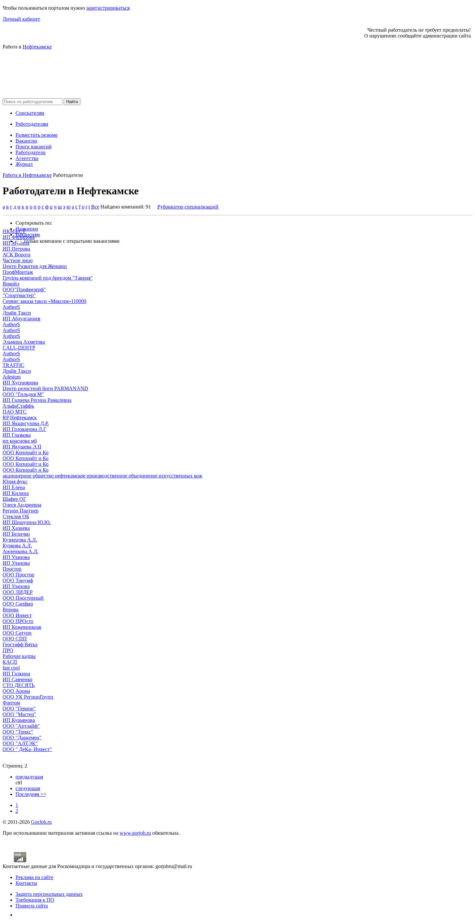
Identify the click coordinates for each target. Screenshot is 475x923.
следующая (28, 788)
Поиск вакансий (34, 146)
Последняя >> (31, 794)
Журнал (24, 164)
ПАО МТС (14, 411)
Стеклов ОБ (16, 516)
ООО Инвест (17, 615)
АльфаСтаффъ (18, 406)
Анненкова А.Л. (20, 551)
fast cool (11, 668)
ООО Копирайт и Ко (25, 452)
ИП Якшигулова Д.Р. (26, 423)
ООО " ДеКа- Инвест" (27, 749)
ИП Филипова (19, 237)
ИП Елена (14, 487)
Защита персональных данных (49, 894)
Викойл (11, 283)
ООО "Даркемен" (22, 737)
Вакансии (26, 141)
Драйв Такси (17, 313)
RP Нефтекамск (20, 417)
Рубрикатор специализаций (187, 206)
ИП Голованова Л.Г (24, 429)
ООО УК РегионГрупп (28, 697)
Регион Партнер (20, 510)
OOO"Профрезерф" (24, 289)
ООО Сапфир (18, 603)
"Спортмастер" (19, 295)
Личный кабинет (21, 19)
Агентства (27, 158)
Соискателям (30, 113)
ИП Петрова (16, 249)
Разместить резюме (37, 135)
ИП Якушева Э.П (22, 446)
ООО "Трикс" (18, 732)
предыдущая (29, 776)
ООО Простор (18, 574)
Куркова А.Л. (17, 545)
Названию (27, 228)
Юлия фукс (15, 481)
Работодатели (31, 152)
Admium (12, 377)
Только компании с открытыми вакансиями (71, 241)
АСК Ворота (16, 254)
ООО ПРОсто (18, 621)
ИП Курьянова (19, 720)
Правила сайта (32, 905)
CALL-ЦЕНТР (19, 347)
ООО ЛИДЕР (18, 592)
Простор (12, 569)
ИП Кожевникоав (22, 627)
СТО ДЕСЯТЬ (19, 685)
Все (95, 206)
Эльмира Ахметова (24, 342)
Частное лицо (18, 260)
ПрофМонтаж (18, 272)
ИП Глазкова (17, 435)
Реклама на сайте (34, 877)
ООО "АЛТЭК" (20, 743)
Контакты (26, 883)
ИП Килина (16, 493)
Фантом (11, 702)
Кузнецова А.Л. (20, 539)
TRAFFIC (13, 365)
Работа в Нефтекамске (27, 175)
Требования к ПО (35, 900)
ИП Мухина (16, 243)
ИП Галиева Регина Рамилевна (37, 400)
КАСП (10, 662)
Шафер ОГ (14, 499)
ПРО (8, 650)
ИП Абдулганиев (21, 318)
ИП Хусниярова (20, 382)
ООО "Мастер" (19, 714)
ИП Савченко (17, 679)
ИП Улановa (16, 586)
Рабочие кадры (19, 656)
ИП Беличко (16, 534)
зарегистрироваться (108, 8)
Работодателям (32, 124)
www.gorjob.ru (135, 833)
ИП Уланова (16, 557)
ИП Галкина (16, 673)
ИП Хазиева (16, 528)
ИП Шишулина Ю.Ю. (27, 522)
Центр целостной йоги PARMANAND (45, 388)
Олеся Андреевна (22, 505)
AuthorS (11, 307)
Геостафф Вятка (20, 644)
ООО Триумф (18, 580)
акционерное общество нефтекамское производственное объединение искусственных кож (102, 475)
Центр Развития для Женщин (35, 266)
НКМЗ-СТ (14, 231)
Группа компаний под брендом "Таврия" (48, 278)
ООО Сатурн (17, 633)
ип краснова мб (20, 441)
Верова (10, 609)
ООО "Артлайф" (21, 726)
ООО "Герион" (19, 708)
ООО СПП (15, 638)
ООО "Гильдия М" (23, 394)
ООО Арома (16, 691)
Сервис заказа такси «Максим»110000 (44, 301)
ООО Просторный (23, 598)
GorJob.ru (41, 822)
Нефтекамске (37, 46)
